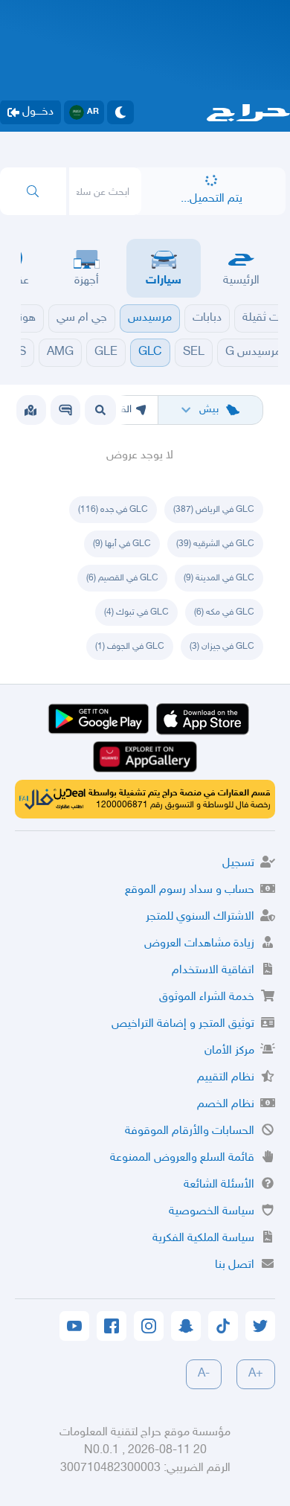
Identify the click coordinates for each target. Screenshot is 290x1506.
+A (255, 1374)
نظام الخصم (225, 1105)
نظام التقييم (225, 1078)
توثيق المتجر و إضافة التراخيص (183, 1024)
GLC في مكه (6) (224, 612)
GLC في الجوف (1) (129, 646)
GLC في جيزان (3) (222, 646)
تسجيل (238, 863)
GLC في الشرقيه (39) (215, 544)
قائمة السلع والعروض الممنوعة (182, 1158)
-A (204, 1374)
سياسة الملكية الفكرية (203, 1238)
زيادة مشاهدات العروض (199, 944)
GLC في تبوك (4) (136, 612)
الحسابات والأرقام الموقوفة (189, 1131)
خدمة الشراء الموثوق (206, 997)
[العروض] (30, 410)
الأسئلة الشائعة (219, 1185)
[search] (33, 191)
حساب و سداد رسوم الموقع (189, 890)
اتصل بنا (234, 1265)
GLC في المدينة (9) (219, 578)
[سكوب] (65, 410)
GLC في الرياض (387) (213, 509)
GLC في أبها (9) (122, 544)
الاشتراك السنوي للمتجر (200, 917)
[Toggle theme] (120, 112)
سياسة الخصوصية (211, 1212)
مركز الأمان (229, 1051)
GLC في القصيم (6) (122, 578)
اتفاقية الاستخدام (213, 971)
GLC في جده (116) (113, 509)
